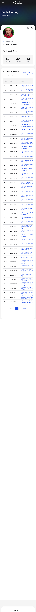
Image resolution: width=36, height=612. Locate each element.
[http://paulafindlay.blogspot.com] (29, 28)
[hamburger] (3, 2)
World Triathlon (17, 2)
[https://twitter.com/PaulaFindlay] (32, 28)
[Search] (33, 2)
